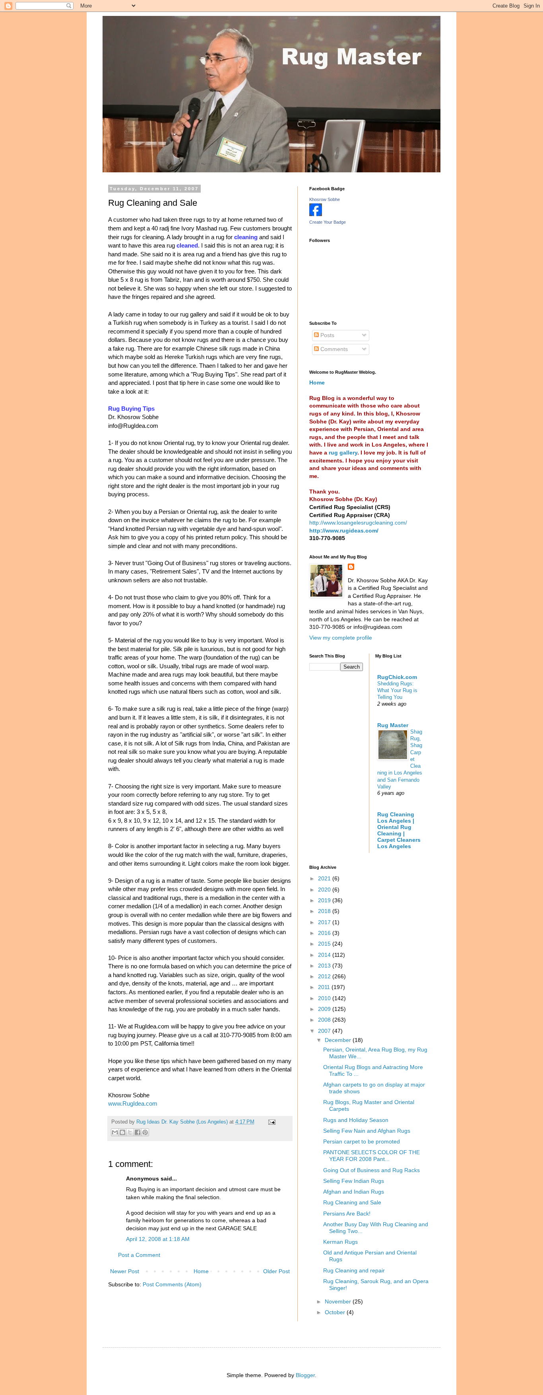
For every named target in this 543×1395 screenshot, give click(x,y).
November (339, 1301)
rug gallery (343, 452)
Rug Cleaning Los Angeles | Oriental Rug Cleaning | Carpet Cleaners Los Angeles (399, 830)
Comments (333, 349)
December (339, 1040)
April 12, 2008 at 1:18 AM (158, 1239)
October (336, 1312)
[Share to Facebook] (138, 1132)
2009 (325, 1009)
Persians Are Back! (346, 1213)
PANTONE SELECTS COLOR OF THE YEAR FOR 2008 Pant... (371, 1155)
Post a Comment (139, 1255)
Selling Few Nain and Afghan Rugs (366, 1131)
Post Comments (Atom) (172, 1284)
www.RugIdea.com (132, 1103)
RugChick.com (397, 677)
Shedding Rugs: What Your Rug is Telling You (397, 690)
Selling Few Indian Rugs (353, 1181)
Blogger (305, 1375)
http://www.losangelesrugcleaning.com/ (358, 522)
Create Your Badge (327, 222)
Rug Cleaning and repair (354, 1270)
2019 (325, 900)
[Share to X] (130, 1132)
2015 (325, 943)
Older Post (276, 1271)
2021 (325, 878)
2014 (325, 955)
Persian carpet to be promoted (361, 1141)
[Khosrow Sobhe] (315, 214)
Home (201, 1271)
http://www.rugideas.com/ (343, 530)
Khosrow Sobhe (324, 199)
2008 (325, 1019)
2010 (325, 998)
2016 (325, 933)
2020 (325, 889)
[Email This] (115, 1132)
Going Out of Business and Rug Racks (371, 1170)
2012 (325, 976)
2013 (325, 965)
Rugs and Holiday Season (355, 1120)
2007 (325, 1031)
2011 (325, 987)
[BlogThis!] (122, 1132)
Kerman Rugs (340, 1242)
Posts (326, 335)
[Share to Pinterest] (145, 1132)
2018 (325, 911)
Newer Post (124, 1271)
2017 (325, 922)
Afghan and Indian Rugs (353, 1191)
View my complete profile (340, 637)
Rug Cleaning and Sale (352, 1202)
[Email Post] (270, 1122)
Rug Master (392, 725)
